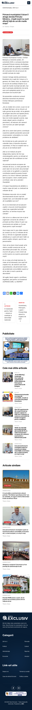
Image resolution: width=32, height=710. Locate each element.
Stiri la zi (15, 8)
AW (23, 704)
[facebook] (13, 688)
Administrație (7, 8)
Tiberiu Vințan (9, 26)
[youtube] (19, 688)
